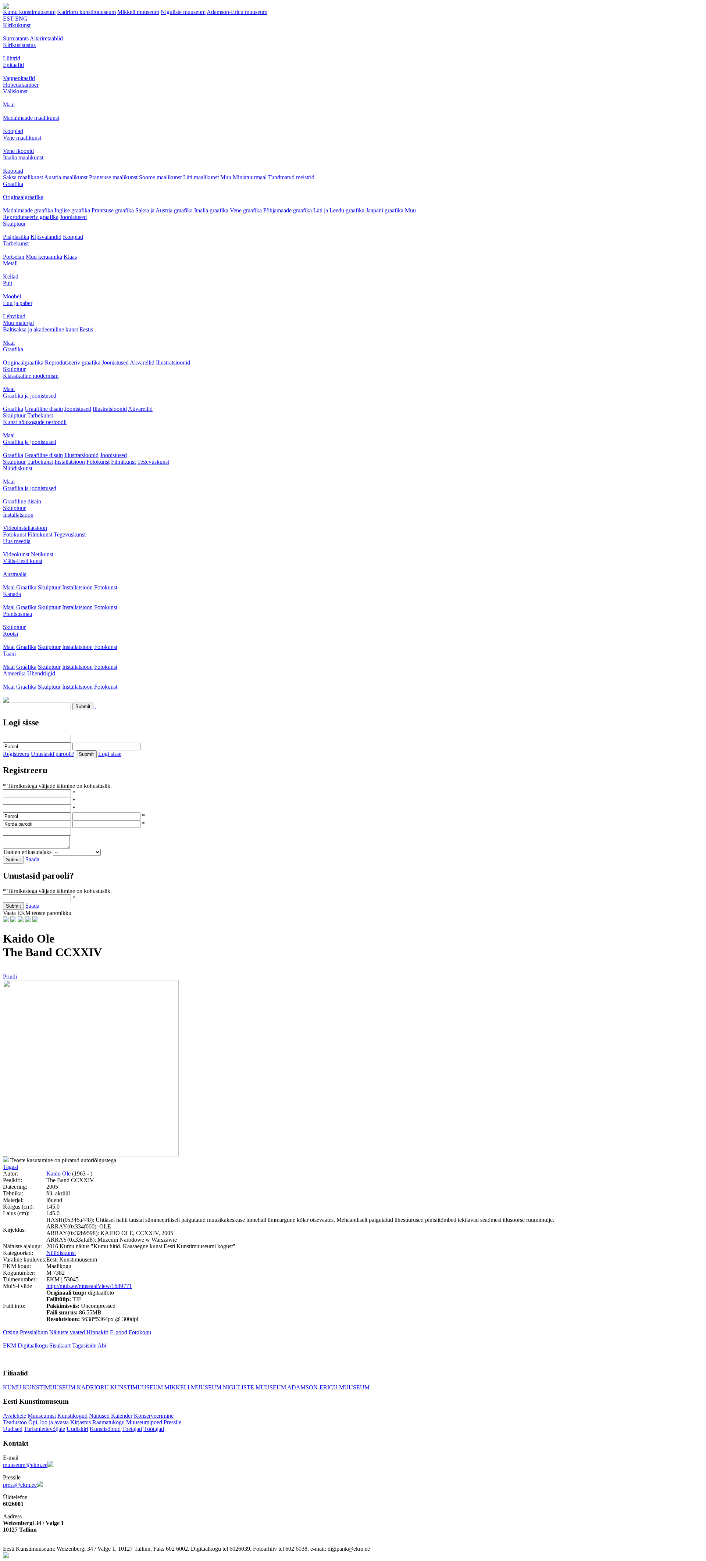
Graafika (13, 184)
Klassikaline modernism (30, 376)
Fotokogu (140, 1332)
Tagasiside (84, 1345)
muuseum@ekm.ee (25, 1465)
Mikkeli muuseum (138, 12)
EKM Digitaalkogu (25, 1345)
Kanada (12, 594)
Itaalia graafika (211, 210)
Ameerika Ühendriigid (29, 673)
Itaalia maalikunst (23, 157)
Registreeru (16, 754)
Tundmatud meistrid (291, 177)
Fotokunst (98, 462)
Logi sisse (109, 754)
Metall (10, 263)
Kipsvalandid (46, 237)
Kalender (121, 1416)
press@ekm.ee (20, 1485)
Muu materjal (18, 323)
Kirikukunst (17, 25)
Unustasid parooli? (52, 754)
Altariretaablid (46, 38)
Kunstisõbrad (105, 1429)
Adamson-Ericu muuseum (237, 12)
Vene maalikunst (22, 137)
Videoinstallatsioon (25, 528)
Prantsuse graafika (113, 210)
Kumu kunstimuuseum (29, 12)
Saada (32, 859)
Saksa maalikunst (23, 177)
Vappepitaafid (19, 78)
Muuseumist (42, 1416)
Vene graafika (246, 210)
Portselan (13, 257)
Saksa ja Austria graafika (164, 210)
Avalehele (14, 1416)
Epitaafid (13, 65)
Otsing (10, 1332)
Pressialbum (34, 1332)
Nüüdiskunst (17, 468)
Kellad (10, 276)
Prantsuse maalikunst (113, 177)
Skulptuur (14, 223)
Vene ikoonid (18, 151)
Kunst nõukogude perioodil (35, 422)
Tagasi (10, 1167)
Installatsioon (69, 462)
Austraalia (14, 574)
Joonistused (73, 217)
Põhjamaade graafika (287, 210)
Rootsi (10, 634)
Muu (225, 177)
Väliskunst (15, 91)
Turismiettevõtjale (44, 1429)
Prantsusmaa (17, 614)
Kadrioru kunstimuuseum (86, 12)
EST (8, 18)
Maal (9, 104)
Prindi (10, 976)
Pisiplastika (16, 237)
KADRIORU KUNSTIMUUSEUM (120, 1387)
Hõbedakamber (21, 85)
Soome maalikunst (160, 177)
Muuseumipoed (144, 1422)
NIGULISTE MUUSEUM (254, 1387)
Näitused (99, 1416)
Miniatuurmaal (250, 177)
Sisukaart (60, 1345)
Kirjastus (80, 1422)
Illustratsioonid (173, 362)
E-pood (118, 1332)
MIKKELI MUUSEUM (192, 1387)
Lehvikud (14, 316)
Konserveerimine (154, 1416)
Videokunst (16, 554)
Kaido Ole (58, 1173)
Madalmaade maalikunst (31, 118)
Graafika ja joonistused (29, 395)
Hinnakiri (97, 1332)
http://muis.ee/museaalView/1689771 (89, 1286)
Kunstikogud (72, 1416)
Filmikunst (123, 462)
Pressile (172, 1422)
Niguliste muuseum (183, 12)
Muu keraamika (44, 257)
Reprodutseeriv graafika (30, 217)
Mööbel (12, 296)
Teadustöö (15, 1422)
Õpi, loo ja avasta (48, 1422)
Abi (101, 1345)
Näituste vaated (67, 1332)
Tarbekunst (16, 243)
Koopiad (13, 131)
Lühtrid (11, 58)
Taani (9, 653)
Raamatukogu (108, 1422)
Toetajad (132, 1429)
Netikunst (42, 554)
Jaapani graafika (384, 210)
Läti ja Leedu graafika (338, 210)
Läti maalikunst (201, 177)
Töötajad (153, 1429)
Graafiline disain (44, 409)
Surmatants (16, 38)
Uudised (12, 1429)
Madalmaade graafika (28, 210)
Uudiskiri (77, 1429)
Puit (7, 283)
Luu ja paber (17, 303)
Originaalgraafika (23, 197)
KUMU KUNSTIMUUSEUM (39, 1387)
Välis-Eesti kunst (22, 561)
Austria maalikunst (66, 177)
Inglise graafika (72, 210)
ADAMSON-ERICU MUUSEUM (328, 1387)
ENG (21, 18)
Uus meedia (17, 541)
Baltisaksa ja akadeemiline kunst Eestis (48, 329)
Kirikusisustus (19, 45)
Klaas (70, 257)
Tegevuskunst (153, 462)
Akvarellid (142, 362)
